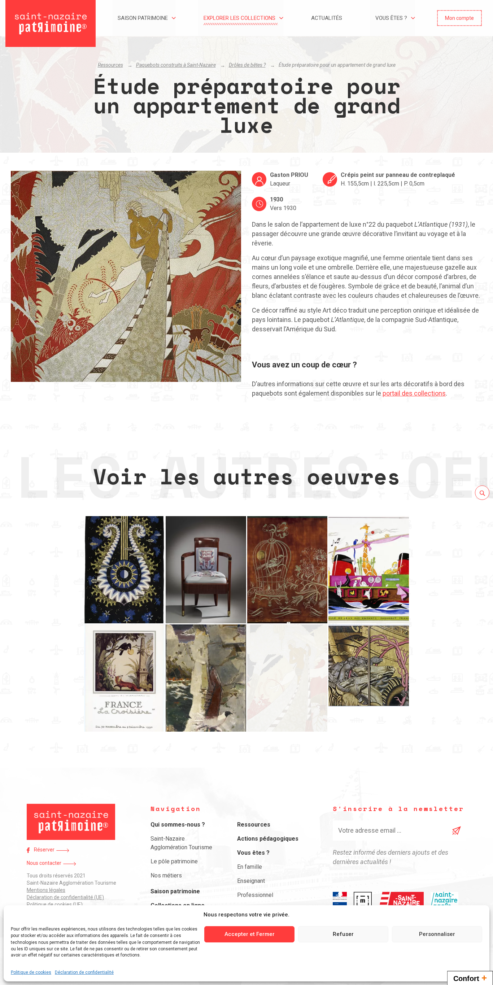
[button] (459, 18)
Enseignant (251, 880)
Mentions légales (46, 890)
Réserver (44, 850)
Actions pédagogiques (267, 838)
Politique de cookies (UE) (55, 904)
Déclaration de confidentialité (84, 972)
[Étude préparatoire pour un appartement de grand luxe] (287, 678)
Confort (470, 977)
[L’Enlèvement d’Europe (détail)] (368, 678)
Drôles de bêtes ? (247, 65)
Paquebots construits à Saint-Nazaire (176, 65)
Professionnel (255, 895)
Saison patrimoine (143, 18)
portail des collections (414, 393)
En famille (249, 866)
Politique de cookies (31, 972)
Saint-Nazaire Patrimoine (50, 23)
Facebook (28, 850)
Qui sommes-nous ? (177, 824)
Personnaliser (437, 934)
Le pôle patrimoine (174, 861)
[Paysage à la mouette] (206, 678)
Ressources (110, 65)
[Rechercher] (482, 492)
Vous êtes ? (391, 18)
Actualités (326, 18)
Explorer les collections (239, 18)
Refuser (343, 934)
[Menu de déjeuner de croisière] (124, 678)
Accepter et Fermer (249, 934)
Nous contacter (44, 863)
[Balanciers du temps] (124, 569)
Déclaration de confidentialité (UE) (65, 897)
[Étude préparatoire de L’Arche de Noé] (368, 569)
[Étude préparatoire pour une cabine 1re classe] (287, 569)
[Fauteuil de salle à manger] (206, 569)
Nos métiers (166, 875)
